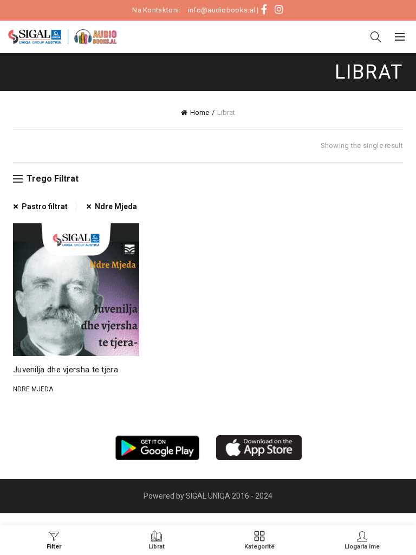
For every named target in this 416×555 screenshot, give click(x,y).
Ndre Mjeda (116, 206)
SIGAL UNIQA (209, 496)
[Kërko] (376, 37)
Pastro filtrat (45, 206)
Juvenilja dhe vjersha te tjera (65, 370)
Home (199, 112)
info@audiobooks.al (221, 10)
